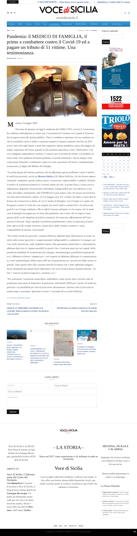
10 (128, 160)
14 (116, 164)
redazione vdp (11, 58)
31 (128, 170)
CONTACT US (72, 526)
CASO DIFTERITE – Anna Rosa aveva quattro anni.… (65, 2)
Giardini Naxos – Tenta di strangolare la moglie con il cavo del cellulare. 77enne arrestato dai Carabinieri (116, 207)
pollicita (28, 298)
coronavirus (13, 298)
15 (120, 164)
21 (116, 167)
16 (124, 164)
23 (124, 167)
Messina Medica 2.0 (47, 176)
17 (128, 164)
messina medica (21, 298)
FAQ (65, 526)
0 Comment (94, 30)
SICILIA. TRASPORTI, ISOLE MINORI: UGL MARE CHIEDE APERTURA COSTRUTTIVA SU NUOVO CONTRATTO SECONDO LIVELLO (15, 352)
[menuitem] (12, 24)
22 (120, 167)
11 (104, 164)
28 (116, 170)
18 (104, 167)
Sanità (12, 30)
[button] (9, 12)
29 (120, 170)
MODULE (81, 526)
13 (112, 164)
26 (108, 170)
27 (112, 170)
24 (128, 167)
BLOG (60, 526)
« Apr (104, 176)
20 (112, 167)
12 (108, 164)
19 (108, 167)
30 (124, 170)
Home (8, 30)
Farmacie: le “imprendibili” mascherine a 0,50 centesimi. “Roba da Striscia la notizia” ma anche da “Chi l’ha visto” (28, 311)
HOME (55, 526)
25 (104, 170)
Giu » (112, 176)
